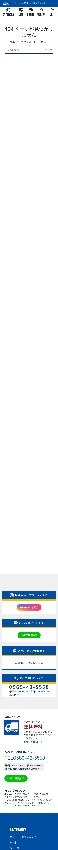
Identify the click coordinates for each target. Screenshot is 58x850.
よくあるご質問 (20, 805)
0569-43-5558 (29, 687)
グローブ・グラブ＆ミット (24, 836)
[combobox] (29, 50)
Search (48, 50)
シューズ (14, 848)
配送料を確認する (33, 741)
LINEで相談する (16, 778)
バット (13, 842)
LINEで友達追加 (29, 635)
